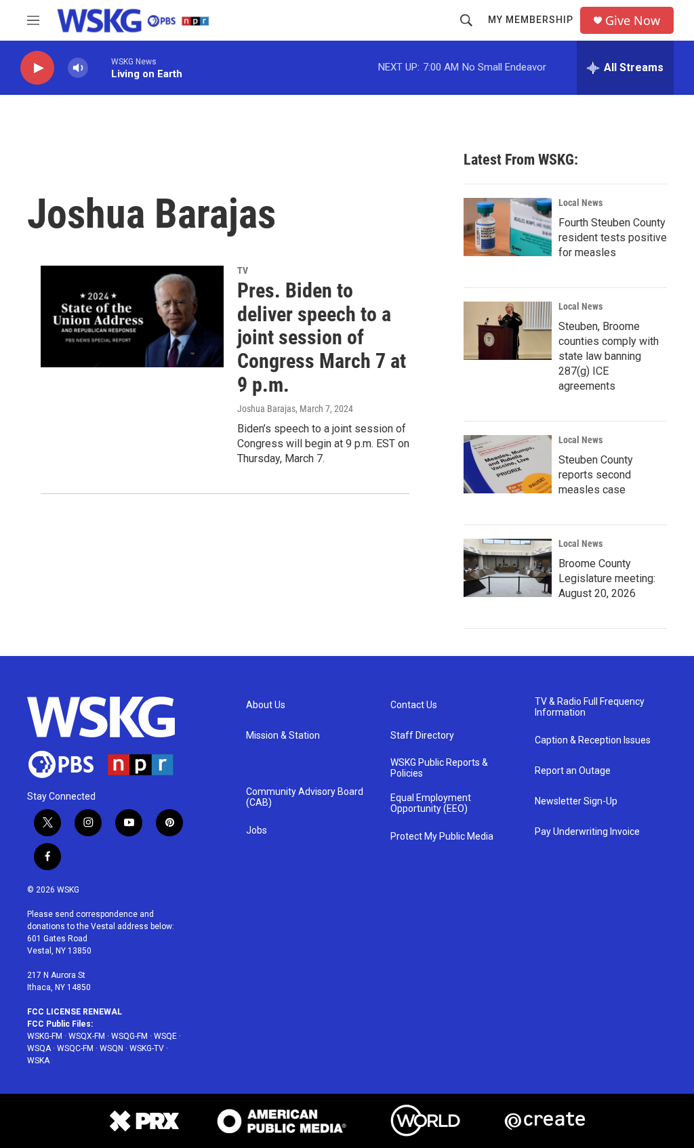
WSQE (165, 1036)
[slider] (100, 67)
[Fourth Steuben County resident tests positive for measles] (508, 227)
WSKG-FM (44, 1036)
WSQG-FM (129, 1036)
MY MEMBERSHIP (530, 19)
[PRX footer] (143, 1121)
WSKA (38, 1060)
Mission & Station (283, 736)
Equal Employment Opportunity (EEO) (430, 803)
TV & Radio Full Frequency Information (590, 707)
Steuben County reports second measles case (595, 474)
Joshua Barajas (266, 408)
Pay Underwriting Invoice (587, 832)
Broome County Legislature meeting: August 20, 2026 (606, 578)
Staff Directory (422, 736)
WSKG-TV (146, 1048)
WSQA (39, 1048)
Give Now (632, 21)
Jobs (256, 830)
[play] (37, 68)
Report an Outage (573, 771)
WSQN (111, 1048)
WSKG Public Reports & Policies (439, 768)
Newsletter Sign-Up (576, 801)
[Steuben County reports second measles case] (508, 464)
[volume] (77, 68)
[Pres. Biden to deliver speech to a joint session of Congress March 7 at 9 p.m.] (132, 316)
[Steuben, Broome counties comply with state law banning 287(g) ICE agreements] (508, 331)
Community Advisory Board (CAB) (304, 797)
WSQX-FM (86, 1036)
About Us (265, 705)
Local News (580, 202)
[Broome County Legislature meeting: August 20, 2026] (508, 568)
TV (242, 270)
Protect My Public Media (441, 837)
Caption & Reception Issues (593, 740)
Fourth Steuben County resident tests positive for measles (612, 237)
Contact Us (413, 705)
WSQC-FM (75, 1048)
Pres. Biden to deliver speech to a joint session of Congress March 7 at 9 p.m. (321, 337)
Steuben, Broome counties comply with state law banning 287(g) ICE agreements (608, 356)
